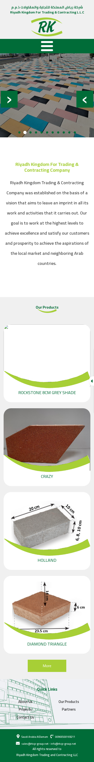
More (47, 665)
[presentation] (84, 97)
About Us (25, 701)
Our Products (69, 701)
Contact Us (25, 717)
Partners (69, 709)
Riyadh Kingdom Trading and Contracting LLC (47, 755)
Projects (25, 709)
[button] (19, 132)
